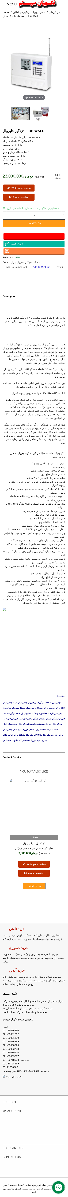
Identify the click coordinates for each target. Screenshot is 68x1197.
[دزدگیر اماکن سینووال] (57, 131)
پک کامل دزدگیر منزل (34, 843)
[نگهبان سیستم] (38, 4)
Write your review (21, 188)
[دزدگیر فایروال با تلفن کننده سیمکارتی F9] (62, 131)
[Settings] (62, 4)
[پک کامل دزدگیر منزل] (34, 807)
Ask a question (20, 197)
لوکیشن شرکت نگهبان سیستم (18, 1019)
